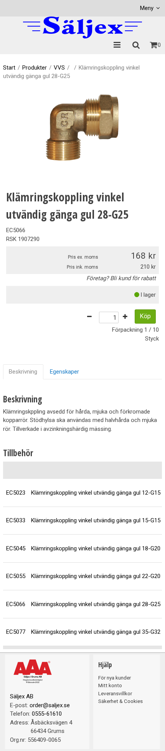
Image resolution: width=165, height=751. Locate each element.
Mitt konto (110, 685)
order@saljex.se (50, 705)
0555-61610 (47, 713)
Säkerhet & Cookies (120, 701)
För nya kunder (114, 678)
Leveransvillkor (115, 693)
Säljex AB (21, 696)
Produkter (34, 67)
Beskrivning (23, 371)
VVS (59, 67)
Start (9, 67)
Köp (145, 316)
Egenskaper (64, 371)
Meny (146, 8)
